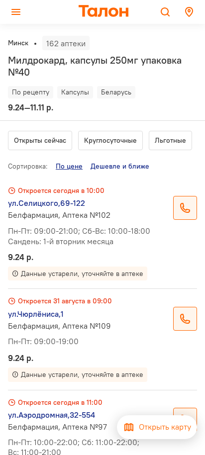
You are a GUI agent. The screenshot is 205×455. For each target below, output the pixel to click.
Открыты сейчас (40, 140)
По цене (69, 166)
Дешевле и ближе (120, 166)
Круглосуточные (110, 140)
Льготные (170, 140)
